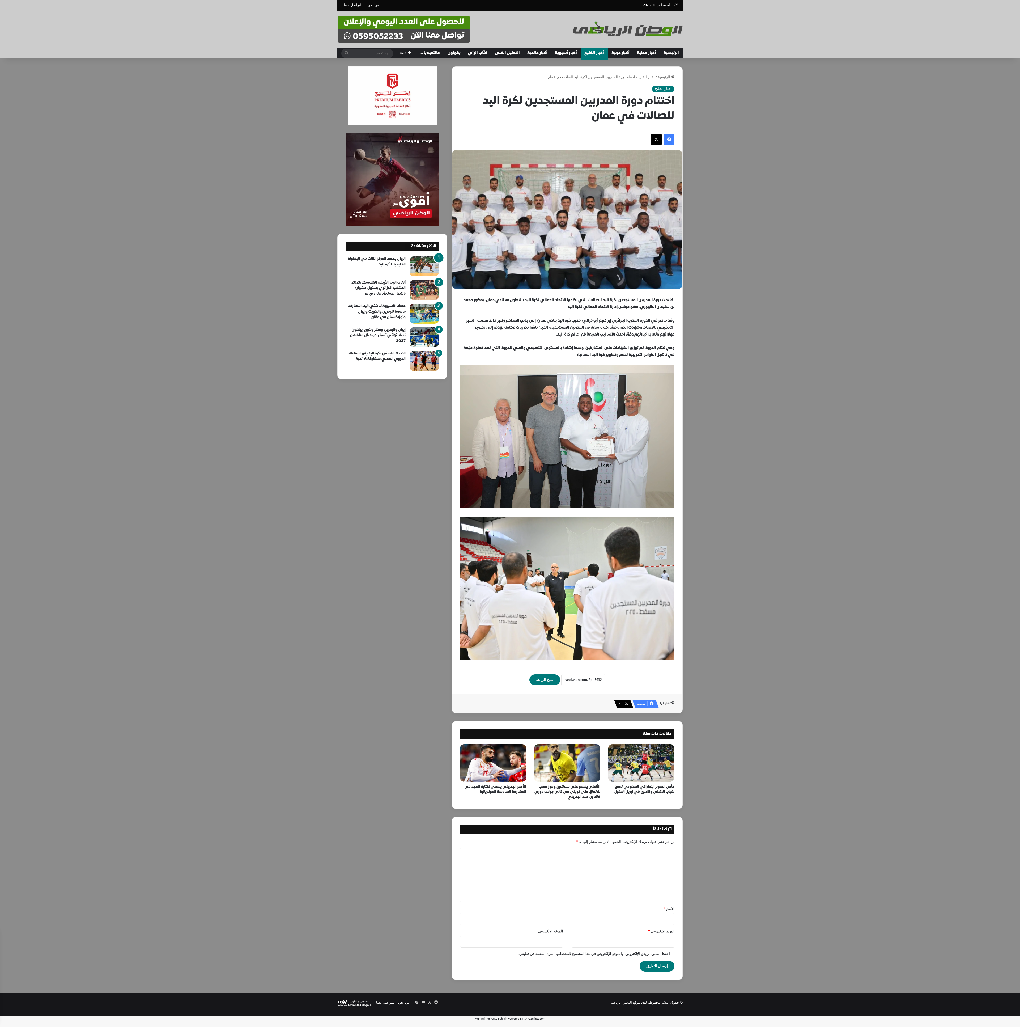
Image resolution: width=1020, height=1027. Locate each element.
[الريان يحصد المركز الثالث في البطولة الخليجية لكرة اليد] (424, 266)
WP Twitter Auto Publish (491, 1018)
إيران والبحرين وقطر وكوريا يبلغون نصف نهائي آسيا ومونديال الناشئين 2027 (378, 335)
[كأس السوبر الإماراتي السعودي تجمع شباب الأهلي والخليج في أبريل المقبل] (641, 762)
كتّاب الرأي (477, 53)
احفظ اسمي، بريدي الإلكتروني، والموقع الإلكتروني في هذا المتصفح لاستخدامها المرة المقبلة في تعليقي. (594, 954)
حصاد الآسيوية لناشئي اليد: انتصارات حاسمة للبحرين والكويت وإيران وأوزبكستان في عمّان (377, 312)
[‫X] (656, 139)
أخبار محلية (646, 53)
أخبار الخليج (594, 53)
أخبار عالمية (537, 53)
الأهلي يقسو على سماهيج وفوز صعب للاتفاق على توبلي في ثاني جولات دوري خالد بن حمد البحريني (567, 792)
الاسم (668, 909)
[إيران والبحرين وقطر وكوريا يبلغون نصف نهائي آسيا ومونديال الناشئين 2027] (424, 337)
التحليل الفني (507, 53)
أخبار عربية (620, 53)
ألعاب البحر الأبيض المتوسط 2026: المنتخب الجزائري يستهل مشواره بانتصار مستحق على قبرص (378, 288)
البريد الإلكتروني (661, 931)
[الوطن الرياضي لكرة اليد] (628, 28)
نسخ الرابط (545, 680)
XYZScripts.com (535, 1018)
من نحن (373, 5)
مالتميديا (432, 53)
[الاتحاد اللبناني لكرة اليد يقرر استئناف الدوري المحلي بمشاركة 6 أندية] (424, 361)
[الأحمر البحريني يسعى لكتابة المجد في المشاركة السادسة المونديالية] (493, 762)
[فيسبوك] (669, 139)
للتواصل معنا (353, 5)
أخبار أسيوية (566, 53)
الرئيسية (671, 53)
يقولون (454, 53)
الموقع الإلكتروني (550, 931)
